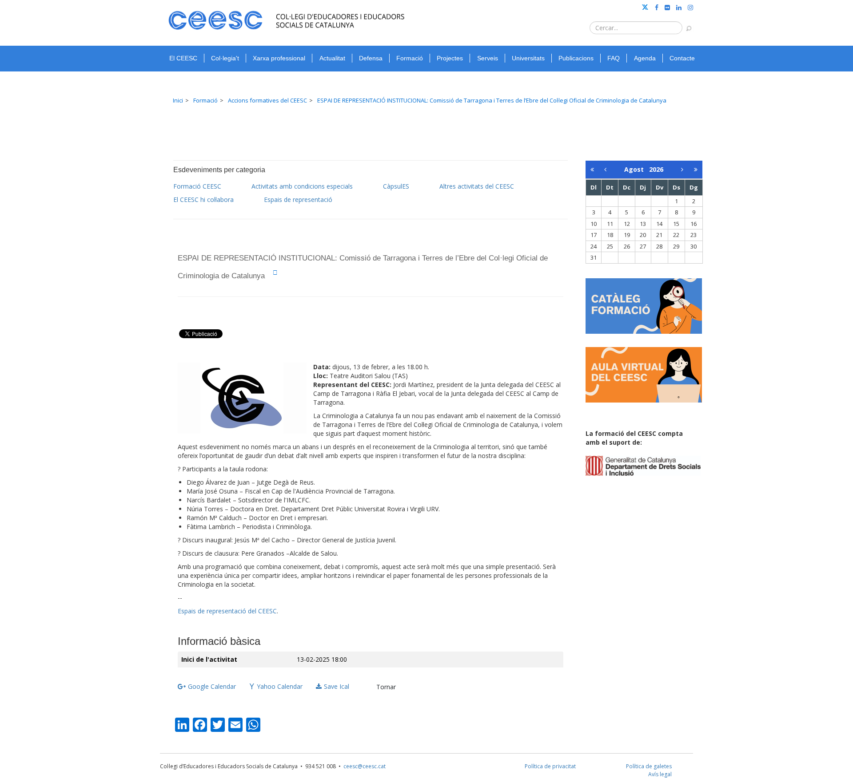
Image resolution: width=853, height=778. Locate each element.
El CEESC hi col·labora (203, 199)
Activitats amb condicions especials (302, 186)
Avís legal (660, 774)
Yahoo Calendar (280, 686)
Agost (636, 169)
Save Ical (336, 686)
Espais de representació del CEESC (227, 611)
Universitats (528, 58)
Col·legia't (225, 58)
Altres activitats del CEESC (476, 186)
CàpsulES (396, 186)
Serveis (487, 58)
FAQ (613, 58)
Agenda (645, 58)
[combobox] (636, 27)
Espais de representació (298, 199)
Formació (409, 58)
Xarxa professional (279, 58)
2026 (656, 169)
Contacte (682, 58)
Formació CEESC (197, 186)
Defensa (371, 58)
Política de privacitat (550, 766)
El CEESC (183, 58)
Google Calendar (212, 686)
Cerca (684, 24)
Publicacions (576, 58)
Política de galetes (649, 766)
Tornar (386, 687)
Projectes (450, 58)
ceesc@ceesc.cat (364, 766)
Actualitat (332, 58)
